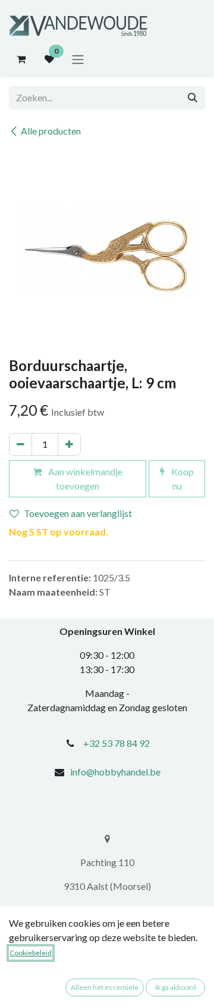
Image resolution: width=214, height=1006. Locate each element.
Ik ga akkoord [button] (175, 987)
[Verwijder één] (20, 444)
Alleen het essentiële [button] (105, 987)
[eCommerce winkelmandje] (21, 59)
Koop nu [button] (181, 478)
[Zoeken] (192, 98)
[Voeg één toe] (69, 444)
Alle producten (51, 130)
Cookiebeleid (31, 952)
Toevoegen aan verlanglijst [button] (78, 513)
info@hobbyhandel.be (115, 771)
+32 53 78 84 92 (116, 743)
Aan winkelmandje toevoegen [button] (84, 478)
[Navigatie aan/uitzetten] (78, 58)
